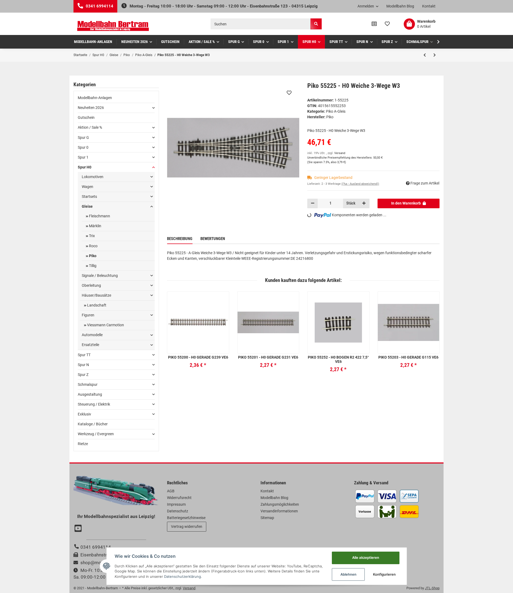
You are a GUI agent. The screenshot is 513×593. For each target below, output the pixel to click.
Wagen (87, 186)
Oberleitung (91, 285)
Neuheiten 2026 (91, 107)
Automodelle (92, 335)
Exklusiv (84, 414)
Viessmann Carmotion (105, 325)
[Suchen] (316, 23)
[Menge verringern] (312, 203)
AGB (170, 491)
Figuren (88, 315)
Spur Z (83, 374)
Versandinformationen (279, 511)
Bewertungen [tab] (212, 238)
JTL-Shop (432, 588)
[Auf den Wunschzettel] (289, 93)
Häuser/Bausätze (96, 295)
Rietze (83, 444)
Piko (92, 256)
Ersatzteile (90, 345)
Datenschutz (177, 511)
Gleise (87, 206)
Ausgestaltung (90, 394)
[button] (368, 6)
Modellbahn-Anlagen (95, 98)
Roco (93, 246)
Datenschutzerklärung (182, 576)
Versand (339, 153)
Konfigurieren (384, 574)
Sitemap (267, 518)
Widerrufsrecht (179, 498)
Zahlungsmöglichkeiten (280, 504)
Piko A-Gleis (335, 111)
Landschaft (96, 305)
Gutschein (86, 117)
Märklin (94, 226)
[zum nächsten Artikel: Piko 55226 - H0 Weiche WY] (435, 55)
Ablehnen (348, 574)
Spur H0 (84, 167)
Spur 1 (83, 157)
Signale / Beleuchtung (100, 275)
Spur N (83, 365)
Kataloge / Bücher (93, 424)
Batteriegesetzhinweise (186, 518)
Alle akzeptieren (365, 557)
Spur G (83, 137)
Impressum (176, 504)
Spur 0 (83, 147)
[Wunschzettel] (387, 24)
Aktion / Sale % (90, 127)
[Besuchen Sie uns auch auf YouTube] (78, 529)
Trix (91, 236)
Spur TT (84, 355)
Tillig (92, 266)
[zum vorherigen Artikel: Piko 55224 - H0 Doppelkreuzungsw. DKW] (425, 55)
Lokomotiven (92, 177)
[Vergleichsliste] (374, 24)
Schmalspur (88, 384)
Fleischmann (99, 216)
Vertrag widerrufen (186, 526)
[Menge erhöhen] (364, 203)
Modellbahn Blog (400, 6)
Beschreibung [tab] (179, 238)
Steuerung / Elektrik (94, 404)
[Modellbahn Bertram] (113, 26)
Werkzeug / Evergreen (96, 434)
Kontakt (429, 6)
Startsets (89, 196)
